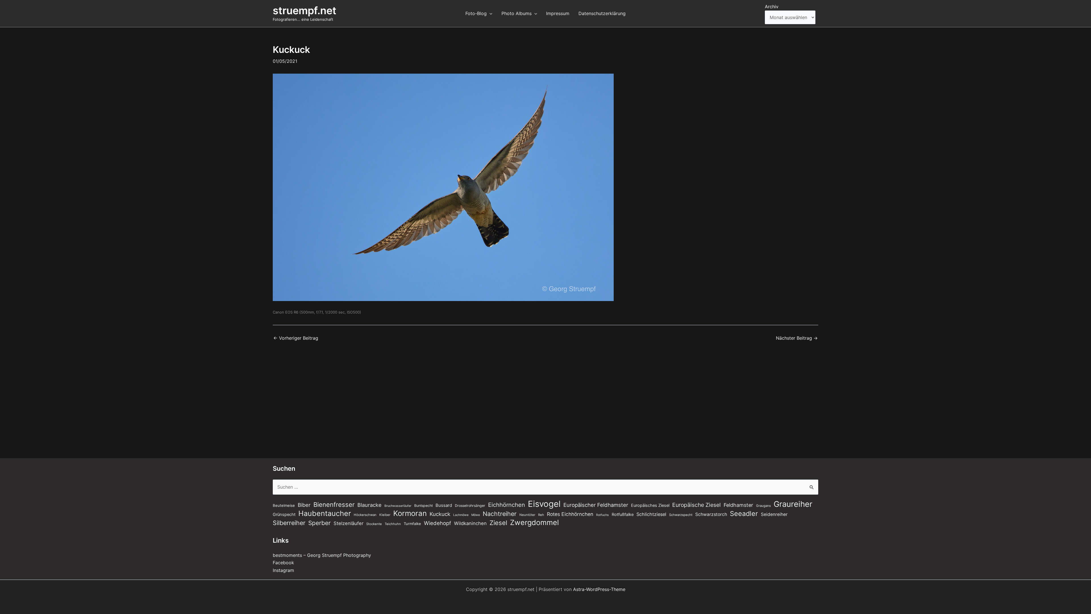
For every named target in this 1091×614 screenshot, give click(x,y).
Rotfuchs (602, 515)
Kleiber (384, 515)
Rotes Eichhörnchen (570, 514)
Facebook (283, 562)
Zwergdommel (534, 522)
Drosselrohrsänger (470, 505)
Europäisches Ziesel (650, 505)
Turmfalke (412, 523)
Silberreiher (289, 522)
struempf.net (304, 10)
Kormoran (410, 513)
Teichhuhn (393, 524)
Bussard (444, 505)
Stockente (374, 524)
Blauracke (369, 505)
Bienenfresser (334, 504)
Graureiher (793, 504)
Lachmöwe (461, 515)
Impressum (557, 13)
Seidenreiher (774, 514)
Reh (541, 515)
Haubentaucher (324, 513)
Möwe (475, 515)
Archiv (771, 6)
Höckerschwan (365, 515)
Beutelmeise (284, 505)
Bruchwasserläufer (397, 506)
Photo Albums (516, 13)
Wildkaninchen (470, 523)
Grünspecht (284, 514)
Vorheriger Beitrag (295, 338)
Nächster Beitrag (797, 338)
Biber (304, 505)
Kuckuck (440, 514)
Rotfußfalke (623, 514)
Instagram (283, 570)
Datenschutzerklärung (602, 13)
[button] (489, 13)
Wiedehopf (437, 523)
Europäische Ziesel (696, 504)
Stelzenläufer (348, 523)
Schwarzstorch (711, 514)
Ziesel (498, 522)
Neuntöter (527, 515)
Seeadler (744, 513)
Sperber (319, 522)
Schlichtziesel (651, 514)
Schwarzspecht (680, 515)
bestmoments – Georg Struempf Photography (322, 555)
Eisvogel (544, 504)
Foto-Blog (476, 13)
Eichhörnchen (506, 504)
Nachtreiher (500, 513)
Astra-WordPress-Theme (599, 589)
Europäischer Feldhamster (595, 505)
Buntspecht (423, 505)
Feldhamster (738, 505)
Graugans (763, 506)
